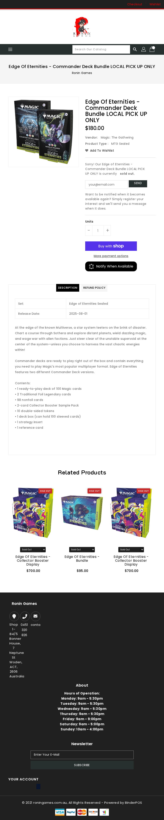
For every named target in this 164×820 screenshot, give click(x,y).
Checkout (134, 4)
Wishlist (155, 4)
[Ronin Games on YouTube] (23, 4)
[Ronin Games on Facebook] (7, 4)
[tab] (67, 288)
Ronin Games (82, 73)
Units (89, 221)
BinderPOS (133, 802)
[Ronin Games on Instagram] (15, 4)
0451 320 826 (24, 629)
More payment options (111, 256)
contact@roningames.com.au (35, 624)
